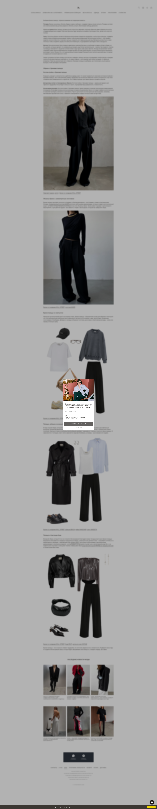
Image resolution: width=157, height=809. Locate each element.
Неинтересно (78, 427)
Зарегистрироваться (78, 423)
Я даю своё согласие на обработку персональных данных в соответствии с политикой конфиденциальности (79, 417)
